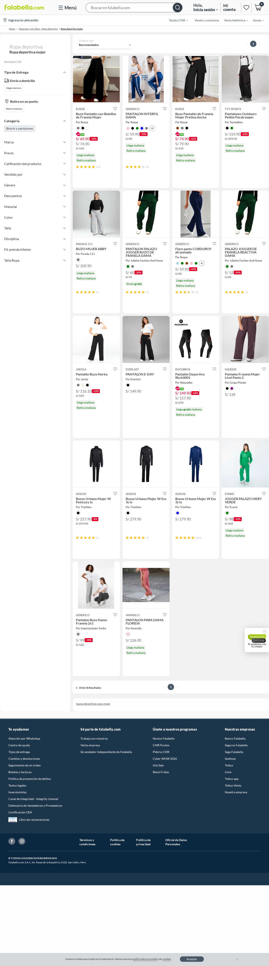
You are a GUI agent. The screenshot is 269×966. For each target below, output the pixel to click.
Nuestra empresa (236, 792)
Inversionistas (17, 792)
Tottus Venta (233, 785)
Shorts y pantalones (19, 128)
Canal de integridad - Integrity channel (33, 799)
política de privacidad (145, 959)
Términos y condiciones (87, 842)
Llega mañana (13, 88)
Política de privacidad (143, 842)
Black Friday (161, 772)
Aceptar (192, 959)
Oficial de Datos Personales (176, 842)
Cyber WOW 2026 (165, 758)
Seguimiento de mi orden (24, 765)
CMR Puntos (161, 745)
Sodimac (230, 758)
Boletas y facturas (20, 772)
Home (12, 28)
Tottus (229, 765)
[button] (134, 7)
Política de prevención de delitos (29, 778)
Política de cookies (117, 842)
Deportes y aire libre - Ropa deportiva (38, 28)
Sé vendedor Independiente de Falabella (106, 752)
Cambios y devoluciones (24, 758)
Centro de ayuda (19, 745)
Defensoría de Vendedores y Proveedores (35, 805)
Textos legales (17, 785)
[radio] (77, 166)
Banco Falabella (235, 738)
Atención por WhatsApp (24, 738)
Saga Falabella (234, 752)
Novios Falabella (163, 738)
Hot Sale (158, 765)
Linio (228, 772)
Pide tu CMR (161, 752)
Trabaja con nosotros (94, 738)
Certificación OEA (20, 812)
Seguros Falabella (236, 745)
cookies (166, 959)
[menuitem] (176, 20)
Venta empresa (90, 745)
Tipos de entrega (19, 752)
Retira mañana (14, 108)
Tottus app (232, 778)
